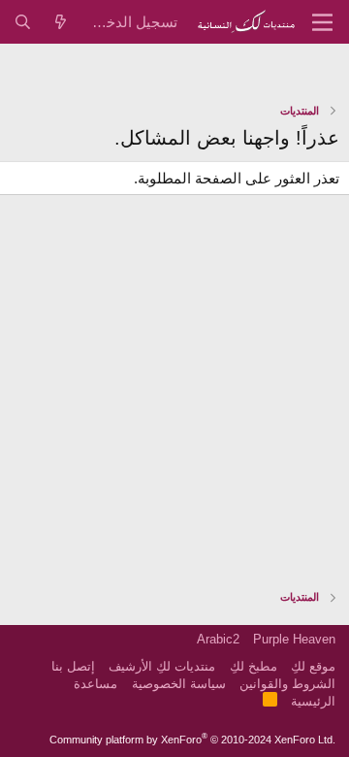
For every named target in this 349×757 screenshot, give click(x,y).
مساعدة (95, 683)
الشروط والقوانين (287, 683)
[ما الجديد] (60, 22)
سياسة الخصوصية (179, 683)
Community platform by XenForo (192, 739)
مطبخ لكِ (253, 666)
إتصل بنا (73, 666)
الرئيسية (313, 701)
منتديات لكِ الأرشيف (162, 666)
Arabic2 (218, 639)
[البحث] (23, 22)
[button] (322, 22)
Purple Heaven (294, 639)
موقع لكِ (313, 666)
